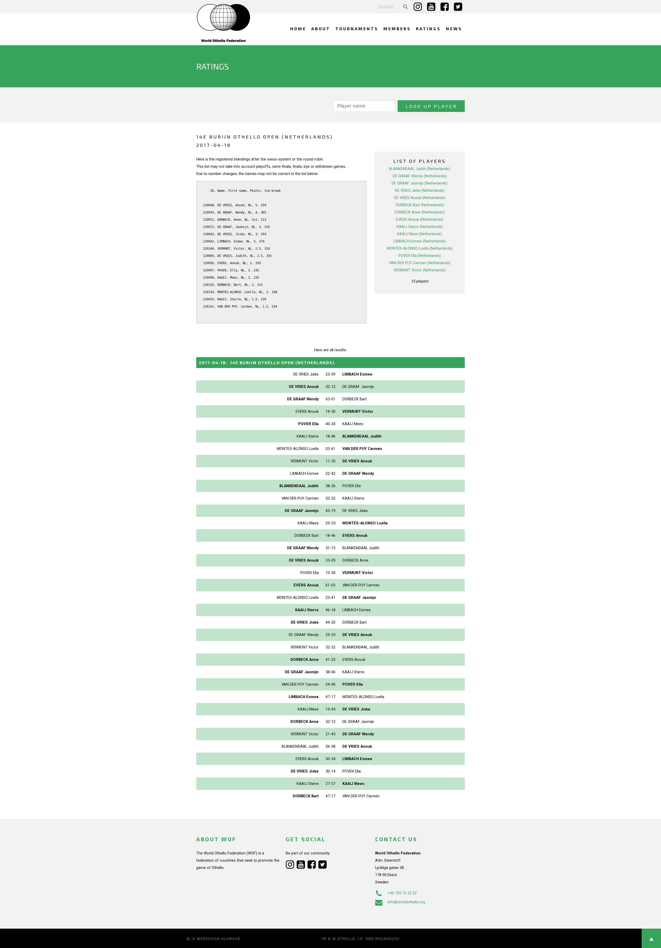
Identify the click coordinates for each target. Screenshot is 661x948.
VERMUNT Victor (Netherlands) (420, 270)
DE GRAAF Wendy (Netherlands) (420, 176)
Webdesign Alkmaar (218, 939)
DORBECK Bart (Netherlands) (420, 205)
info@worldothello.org (406, 902)
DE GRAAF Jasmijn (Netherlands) (419, 183)
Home (298, 28)
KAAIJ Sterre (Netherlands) (420, 226)
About (320, 28)
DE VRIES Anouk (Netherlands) (419, 197)
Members (397, 28)
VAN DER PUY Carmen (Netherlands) (419, 263)
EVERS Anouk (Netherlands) (419, 219)
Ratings (428, 28)
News (454, 28)
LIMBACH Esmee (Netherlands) (420, 241)
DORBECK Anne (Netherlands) (420, 212)
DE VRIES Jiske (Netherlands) (419, 190)
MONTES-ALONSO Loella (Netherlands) (420, 248)
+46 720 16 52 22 (402, 893)
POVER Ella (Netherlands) (419, 255)
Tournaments (356, 28)
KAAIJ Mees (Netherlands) (419, 234)
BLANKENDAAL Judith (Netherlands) (419, 168)
